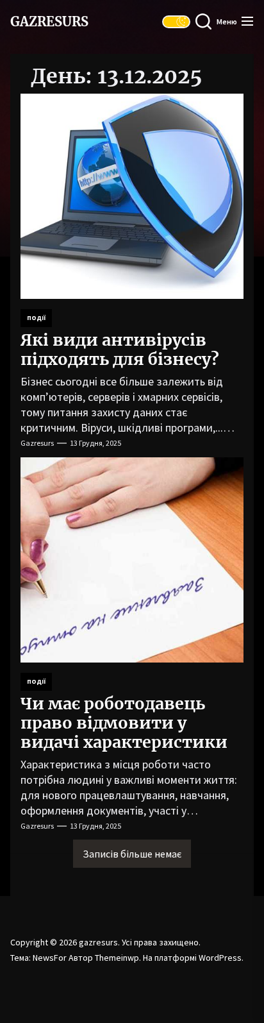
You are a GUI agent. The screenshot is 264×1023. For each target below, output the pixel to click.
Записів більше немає (132, 853)
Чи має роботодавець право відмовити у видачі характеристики (124, 722)
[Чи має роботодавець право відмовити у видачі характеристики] (132, 560)
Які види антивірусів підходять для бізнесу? (120, 349)
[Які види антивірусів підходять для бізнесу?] (132, 196)
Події (36, 318)
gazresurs (49, 22)
